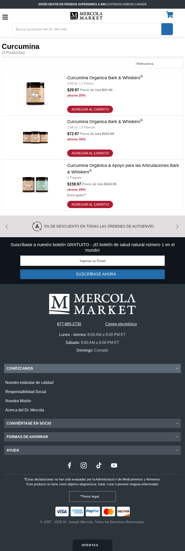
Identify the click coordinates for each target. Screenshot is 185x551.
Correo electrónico (121, 324)
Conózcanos (20, 368)
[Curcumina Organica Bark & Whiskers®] (92, 93)
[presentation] (8, 225)
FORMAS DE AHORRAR (27, 437)
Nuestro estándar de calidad (29, 382)
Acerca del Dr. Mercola (24, 410)
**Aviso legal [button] (90, 496)
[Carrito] (170, 15)
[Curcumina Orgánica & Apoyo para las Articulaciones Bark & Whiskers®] (92, 185)
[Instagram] (84, 466)
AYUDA (13, 450)
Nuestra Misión (18, 401)
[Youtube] (114, 466)
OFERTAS (91, 545)
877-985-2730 (69, 324)
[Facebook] (69, 466)
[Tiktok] (98, 466)
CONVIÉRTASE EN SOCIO (29, 423)
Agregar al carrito (90, 109)
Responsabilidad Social (25, 392)
